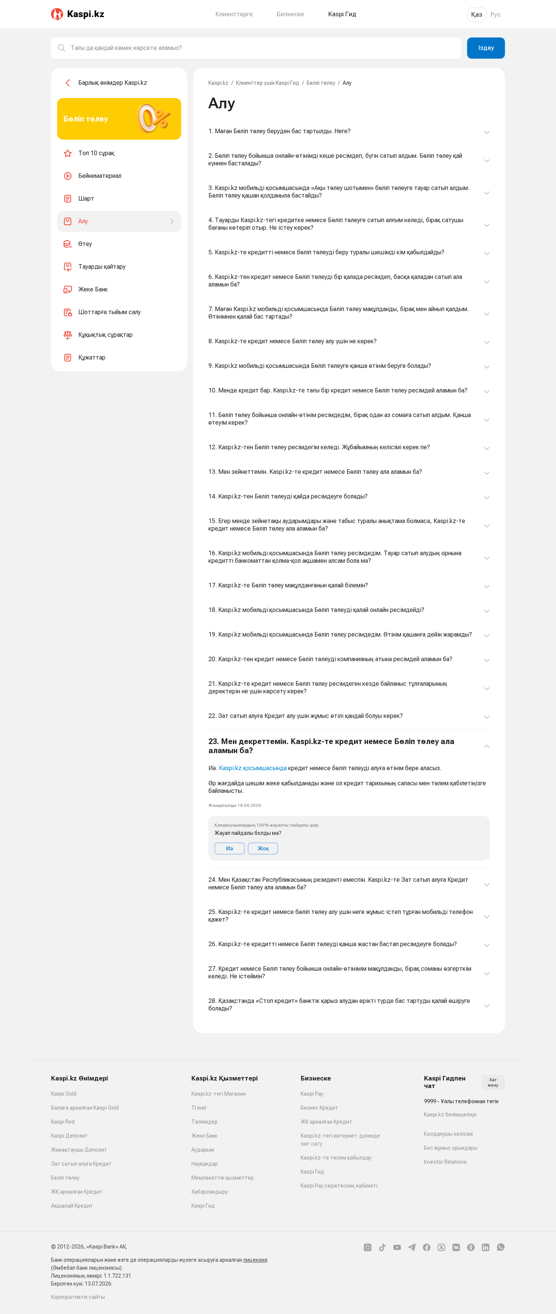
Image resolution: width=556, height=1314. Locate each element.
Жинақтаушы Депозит (79, 1150)
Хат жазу (493, 1082)
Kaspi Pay (312, 1094)
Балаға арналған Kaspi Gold (85, 1108)
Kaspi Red (63, 1122)
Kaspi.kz (218, 83)
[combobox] (263, 48)
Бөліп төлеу (321, 83)
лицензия (255, 1260)
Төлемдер (204, 1122)
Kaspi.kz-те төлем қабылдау (336, 1158)
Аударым (202, 1150)
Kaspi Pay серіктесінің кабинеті (339, 1186)
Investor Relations (445, 1162)
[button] (349, 799)
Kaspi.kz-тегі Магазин (218, 1094)
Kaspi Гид (203, 1206)
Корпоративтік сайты (78, 1297)
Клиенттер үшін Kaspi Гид (267, 83)
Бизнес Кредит (319, 1108)
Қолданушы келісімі (448, 1134)
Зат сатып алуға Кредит (81, 1164)
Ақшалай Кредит (72, 1206)
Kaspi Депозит (69, 1136)
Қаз (476, 14)
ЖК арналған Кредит (77, 1192)
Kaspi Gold (63, 1094)
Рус (496, 14)
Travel (198, 1108)
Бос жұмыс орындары (451, 1148)
